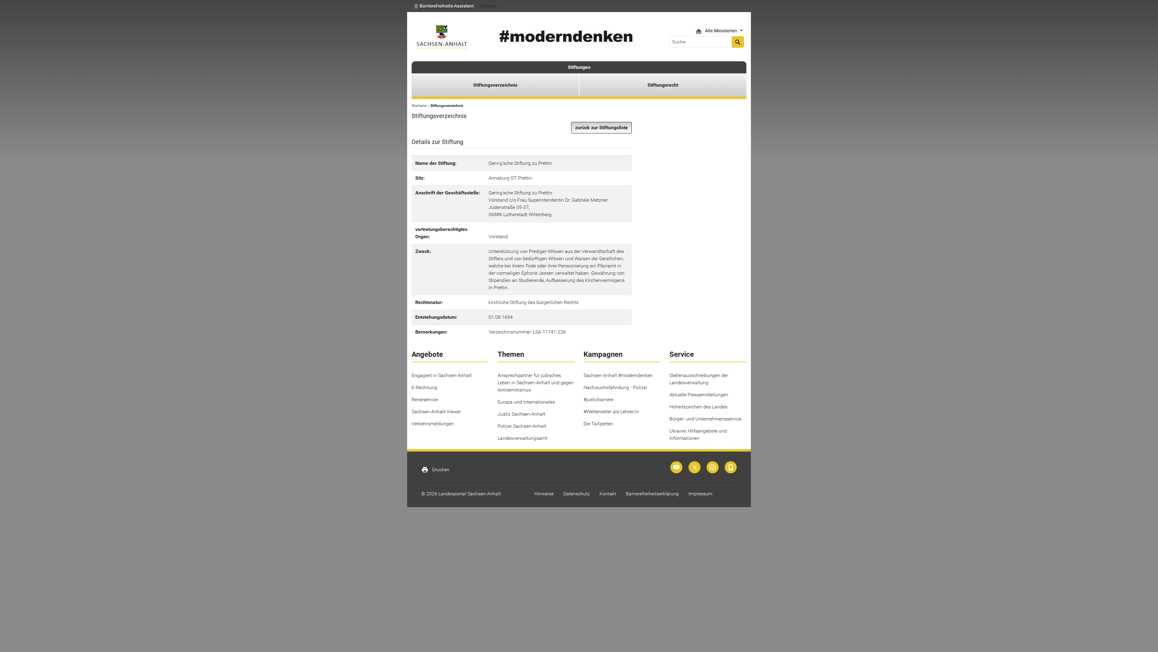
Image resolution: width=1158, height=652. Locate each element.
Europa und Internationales (526, 402)
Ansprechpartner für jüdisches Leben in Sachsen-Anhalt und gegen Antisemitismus (536, 382)
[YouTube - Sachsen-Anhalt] (676, 467)
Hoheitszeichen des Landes (698, 407)
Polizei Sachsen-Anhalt (522, 426)
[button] (444, 6)
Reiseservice (425, 399)
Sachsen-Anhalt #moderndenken (618, 375)
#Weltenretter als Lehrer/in (611, 411)
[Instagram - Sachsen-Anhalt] (713, 467)
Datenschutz (576, 494)
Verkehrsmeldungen (433, 424)
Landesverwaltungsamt (522, 438)
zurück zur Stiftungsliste (601, 127)
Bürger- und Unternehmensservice (705, 419)
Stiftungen (579, 67)
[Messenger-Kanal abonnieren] (731, 467)
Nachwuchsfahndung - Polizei (615, 387)
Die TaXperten (598, 424)
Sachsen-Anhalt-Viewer (436, 411)
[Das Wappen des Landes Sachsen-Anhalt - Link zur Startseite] (442, 37)
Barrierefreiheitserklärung (652, 494)
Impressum (700, 494)
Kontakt (608, 494)
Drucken (435, 469)
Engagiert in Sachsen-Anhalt (442, 375)
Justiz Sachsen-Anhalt (521, 414)
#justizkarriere (598, 399)
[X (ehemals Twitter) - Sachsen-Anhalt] (694, 467)
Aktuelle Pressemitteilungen (698, 395)
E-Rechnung (424, 387)
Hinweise (544, 494)
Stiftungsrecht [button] (662, 85)
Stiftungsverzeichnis (495, 85)
